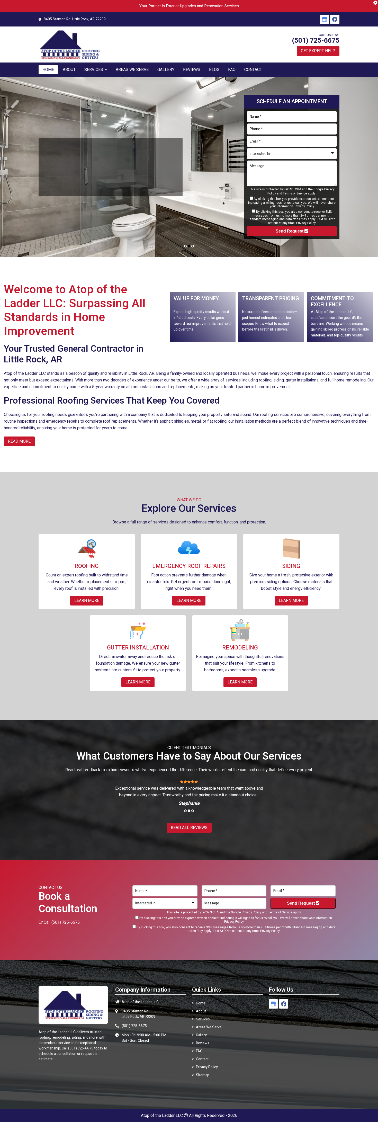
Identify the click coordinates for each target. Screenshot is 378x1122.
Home (200, 1003)
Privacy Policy (304, 206)
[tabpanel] (189, 167)
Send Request (290, 231)
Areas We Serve (209, 1027)
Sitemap (202, 1075)
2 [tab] (189, 246)
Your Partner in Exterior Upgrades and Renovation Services (189, 6)
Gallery (201, 1035)
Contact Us (93, 186)
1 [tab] (185, 246)
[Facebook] (334, 19)
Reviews (202, 1043)
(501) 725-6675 (315, 41)
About (201, 1011)
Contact (202, 1059)
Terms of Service (295, 193)
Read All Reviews (189, 828)
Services (203, 1019)
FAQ (199, 1051)
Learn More (58, 186)
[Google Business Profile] (324, 19)
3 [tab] (192, 246)
